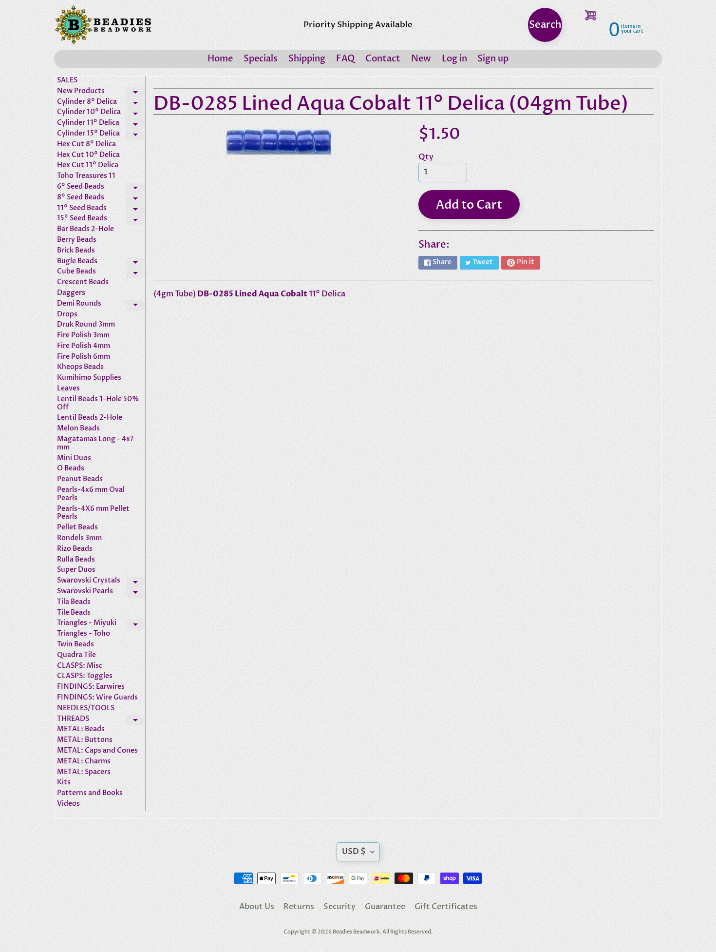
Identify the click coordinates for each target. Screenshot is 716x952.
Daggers (71, 293)
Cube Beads (101, 273)
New (421, 59)
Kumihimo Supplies (89, 378)
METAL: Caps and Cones (97, 751)
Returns (298, 906)
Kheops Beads (80, 367)
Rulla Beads (76, 560)
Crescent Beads (83, 282)
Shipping (306, 59)
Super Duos (76, 570)
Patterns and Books (90, 793)
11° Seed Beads (101, 209)
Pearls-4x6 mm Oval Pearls (91, 494)
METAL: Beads (81, 729)
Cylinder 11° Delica (101, 124)
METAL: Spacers (84, 772)
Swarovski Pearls (101, 592)
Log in (454, 59)
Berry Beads (76, 240)
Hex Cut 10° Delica (88, 155)
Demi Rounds (101, 305)
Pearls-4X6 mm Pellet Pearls (93, 513)
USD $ (354, 851)
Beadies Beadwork (356, 931)
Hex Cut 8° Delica (86, 144)
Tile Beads (74, 613)
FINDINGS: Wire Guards (97, 698)
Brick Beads (76, 251)
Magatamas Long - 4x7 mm (95, 443)
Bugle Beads (101, 262)
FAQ (345, 59)
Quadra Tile (76, 655)
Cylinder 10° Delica (101, 113)
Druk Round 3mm (86, 325)
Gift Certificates (446, 906)
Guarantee (385, 906)
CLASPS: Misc (79, 666)
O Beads (70, 469)
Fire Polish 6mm (83, 357)
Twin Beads (75, 645)
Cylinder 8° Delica (101, 103)
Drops (67, 315)
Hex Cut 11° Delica (87, 165)
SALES (67, 81)
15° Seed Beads (101, 219)
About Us (256, 906)
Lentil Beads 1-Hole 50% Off (98, 403)
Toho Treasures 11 (86, 176)
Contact (382, 59)
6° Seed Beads (101, 188)
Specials (261, 59)
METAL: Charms (84, 762)
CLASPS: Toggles (85, 676)
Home (220, 59)
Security (339, 906)
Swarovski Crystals (101, 582)
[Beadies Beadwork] (102, 24)
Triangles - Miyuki (101, 624)
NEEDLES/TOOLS (85, 708)
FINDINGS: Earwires (91, 687)
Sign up (493, 59)
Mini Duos (74, 458)
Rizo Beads (75, 549)
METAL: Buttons (85, 740)
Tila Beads (74, 602)
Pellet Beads (77, 528)
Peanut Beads (80, 479)
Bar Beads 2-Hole (85, 229)
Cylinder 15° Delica (101, 135)
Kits (64, 782)
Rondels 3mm (79, 538)
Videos (68, 804)
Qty (425, 157)
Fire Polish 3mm (83, 335)
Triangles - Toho (83, 634)
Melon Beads (78, 429)
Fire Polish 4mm (83, 346)
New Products (101, 92)
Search (545, 24)
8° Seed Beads (101, 199)
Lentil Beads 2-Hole (89, 418)
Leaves (68, 389)
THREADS (101, 720)
